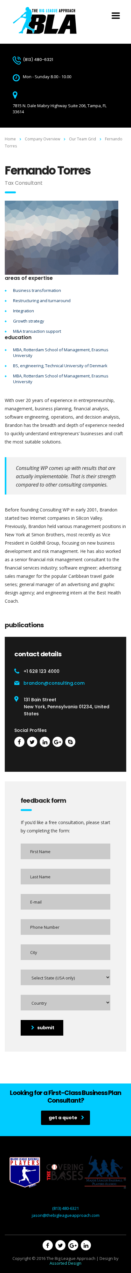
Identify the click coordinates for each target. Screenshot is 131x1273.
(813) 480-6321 (65, 1208)
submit (45, 1027)
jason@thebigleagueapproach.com (66, 1215)
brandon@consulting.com (54, 683)
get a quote (63, 1117)
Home (10, 139)
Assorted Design (65, 1263)
